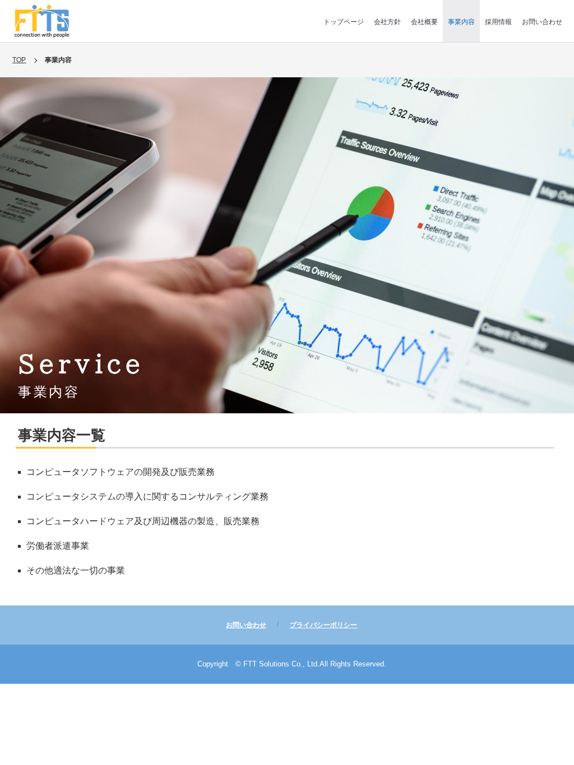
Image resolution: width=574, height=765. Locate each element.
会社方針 (387, 22)
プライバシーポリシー (323, 625)
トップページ (343, 22)
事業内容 (461, 22)
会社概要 (424, 22)
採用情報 (498, 22)
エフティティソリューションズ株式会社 (42, 21)
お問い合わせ (542, 22)
